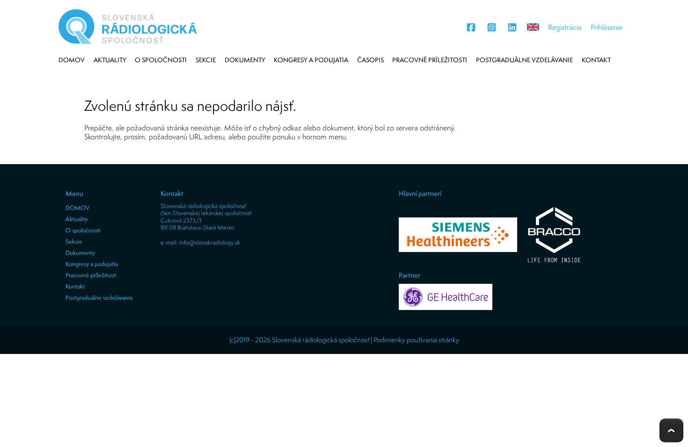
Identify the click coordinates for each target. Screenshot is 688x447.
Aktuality (110, 60)
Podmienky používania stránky (416, 339)
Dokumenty (245, 60)
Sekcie (206, 60)
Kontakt (596, 60)
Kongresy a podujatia (311, 60)
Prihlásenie (606, 27)
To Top (671, 430)
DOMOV (72, 60)
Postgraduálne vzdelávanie (524, 60)
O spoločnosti (161, 60)
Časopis (370, 60)
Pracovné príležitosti (429, 60)
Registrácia (565, 27)
